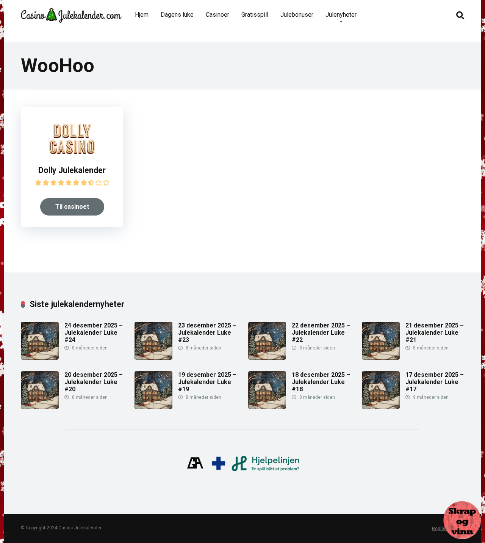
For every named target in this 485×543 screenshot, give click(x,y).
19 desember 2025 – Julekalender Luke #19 (207, 382)
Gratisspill (254, 14)
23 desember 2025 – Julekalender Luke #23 (207, 332)
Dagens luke (177, 14)
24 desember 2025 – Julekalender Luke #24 (93, 332)
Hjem (142, 14)
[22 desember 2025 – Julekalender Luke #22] (267, 357)
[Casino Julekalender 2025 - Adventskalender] (71, 12)
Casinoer (217, 14)
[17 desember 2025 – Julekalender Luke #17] (381, 407)
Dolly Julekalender (72, 170)
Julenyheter (341, 14)
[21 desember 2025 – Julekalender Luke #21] (381, 357)
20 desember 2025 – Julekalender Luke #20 (93, 382)
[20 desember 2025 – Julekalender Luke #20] (40, 407)
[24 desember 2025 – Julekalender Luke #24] (40, 357)
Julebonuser (296, 14)
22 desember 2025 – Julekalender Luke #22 (321, 332)
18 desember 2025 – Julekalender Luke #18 (321, 382)
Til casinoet (72, 206)
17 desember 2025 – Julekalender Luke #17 (434, 382)
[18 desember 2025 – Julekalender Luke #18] (267, 407)
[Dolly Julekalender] (72, 152)
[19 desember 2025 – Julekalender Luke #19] (153, 407)
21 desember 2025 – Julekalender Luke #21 (434, 332)
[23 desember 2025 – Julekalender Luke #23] (153, 357)
